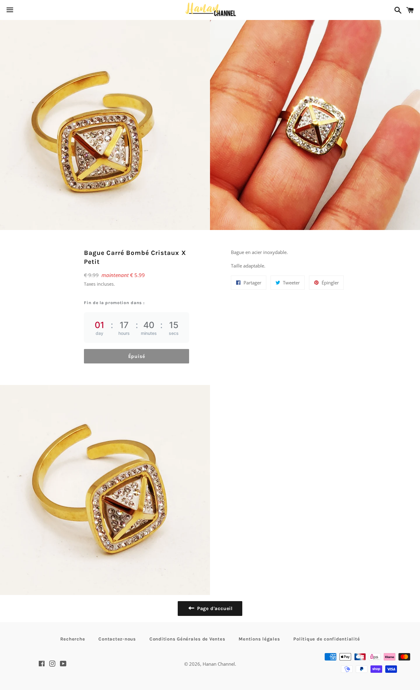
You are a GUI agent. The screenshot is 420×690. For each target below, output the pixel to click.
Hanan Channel (219, 664)
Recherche (72, 639)
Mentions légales (259, 639)
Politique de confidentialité (326, 639)
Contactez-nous (117, 639)
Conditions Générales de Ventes (187, 639)
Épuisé (136, 356)
